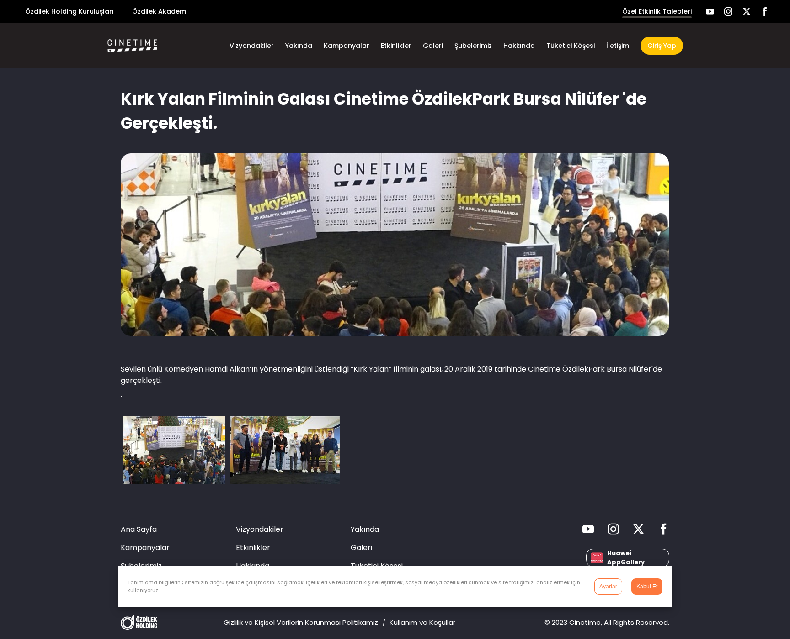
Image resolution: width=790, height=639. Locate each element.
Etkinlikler (396, 45)
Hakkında (519, 45)
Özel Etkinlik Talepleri (657, 11)
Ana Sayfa (139, 529)
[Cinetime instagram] (728, 11)
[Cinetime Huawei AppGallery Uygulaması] (628, 557)
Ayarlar (608, 586)
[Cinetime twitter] (746, 11)
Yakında (298, 45)
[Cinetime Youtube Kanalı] (710, 11)
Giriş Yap (661, 45)
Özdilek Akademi (159, 11)
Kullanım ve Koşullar (422, 622)
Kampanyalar (346, 45)
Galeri (433, 45)
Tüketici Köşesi (570, 45)
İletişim (617, 45)
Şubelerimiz (473, 45)
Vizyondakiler (252, 45)
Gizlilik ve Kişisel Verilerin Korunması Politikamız (301, 622)
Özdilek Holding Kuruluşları (69, 11)
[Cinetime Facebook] (765, 11)
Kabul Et (646, 586)
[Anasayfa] (146, 45)
